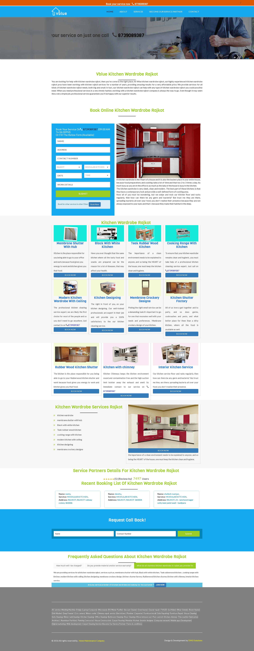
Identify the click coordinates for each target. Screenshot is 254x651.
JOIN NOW (160, 585)
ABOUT (123, 11)
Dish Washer (57, 613)
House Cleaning (190, 613)
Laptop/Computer (89, 610)
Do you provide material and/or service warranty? (109, 565)
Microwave (102, 610)
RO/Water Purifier (115, 610)
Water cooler (91, 613)
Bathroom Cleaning (115, 617)
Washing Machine (68, 610)
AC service (56, 610)
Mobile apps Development (181, 620)
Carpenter (139, 613)
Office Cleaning (101, 617)
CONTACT (194, 11)
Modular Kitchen (132, 620)
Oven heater (143, 610)
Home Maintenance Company (92, 641)
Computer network (162, 620)
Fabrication (193, 617)
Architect (56, 620)
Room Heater (194, 610)
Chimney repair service (106, 613)
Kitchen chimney (170, 617)
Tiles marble (183, 617)
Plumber (130, 613)
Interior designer (146, 620)
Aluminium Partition (69, 620)
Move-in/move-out (144, 617)
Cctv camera (80, 613)
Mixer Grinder (182, 610)
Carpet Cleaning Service (92, 624)
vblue (61, 13)
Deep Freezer (68, 613)
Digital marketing (58, 624)
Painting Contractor (86, 620)
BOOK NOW (70, 275)
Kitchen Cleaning (87, 617)
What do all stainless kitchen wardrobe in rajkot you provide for (165, 565)
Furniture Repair (176, 613)
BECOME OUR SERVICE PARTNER (165, 11)
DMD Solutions (195, 640)
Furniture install (150, 613)
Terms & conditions (134, 624)
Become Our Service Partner (114, 624)
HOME (109, 11)
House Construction (103, 620)
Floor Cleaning (129, 617)
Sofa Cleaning (57, 617)
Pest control (158, 617)
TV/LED (164, 610)
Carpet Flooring (118, 620)
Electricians (120, 613)
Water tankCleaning (71, 617)
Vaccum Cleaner (130, 610)
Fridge (78, 610)
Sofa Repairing (163, 613)
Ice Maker (172, 610)
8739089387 (108, 35)
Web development (74, 624)
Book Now (94, 204)
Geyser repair (154, 610)
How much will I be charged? (69, 565)
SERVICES (138, 11)
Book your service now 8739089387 (127, 4)
